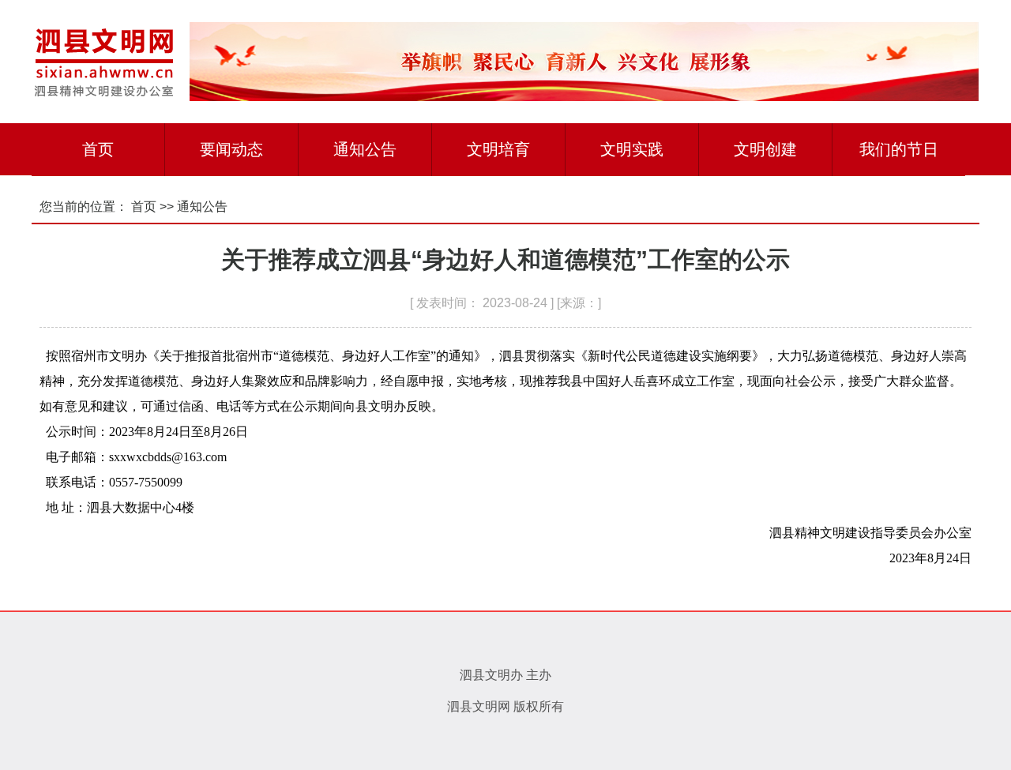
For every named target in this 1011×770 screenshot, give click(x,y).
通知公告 (365, 149)
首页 (98, 149)
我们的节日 (898, 149)
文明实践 (631, 149)
